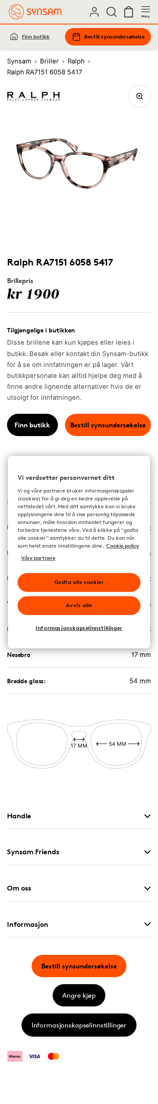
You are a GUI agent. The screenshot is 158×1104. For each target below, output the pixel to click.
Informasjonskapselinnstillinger (79, 1025)
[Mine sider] (94, 12)
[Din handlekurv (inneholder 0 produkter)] (128, 12)
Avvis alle (79, 605)
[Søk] (111, 12)
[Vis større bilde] (139, 96)
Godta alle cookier (79, 582)
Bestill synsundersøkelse (114, 36)
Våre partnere (38, 558)
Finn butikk (36, 36)
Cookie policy (122, 545)
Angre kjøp (79, 995)
